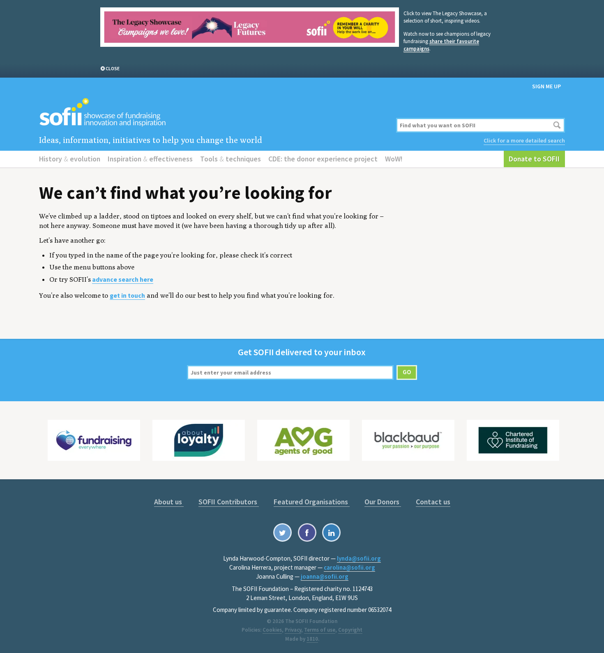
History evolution (69, 158)
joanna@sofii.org (324, 576)
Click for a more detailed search (524, 140)
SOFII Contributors (228, 501)
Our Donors (382, 501)
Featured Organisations (312, 501)
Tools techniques (230, 158)
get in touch (127, 295)
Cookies (272, 629)
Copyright (350, 629)
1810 (312, 638)
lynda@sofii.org (359, 558)
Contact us (433, 501)
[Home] (212, 112)
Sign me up (546, 86)
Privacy (293, 629)
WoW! (394, 158)
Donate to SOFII (534, 158)
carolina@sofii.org (349, 567)
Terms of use (319, 629)
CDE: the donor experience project (323, 158)
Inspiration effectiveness (150, 158)
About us (169, 501)
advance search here (122, 279)
